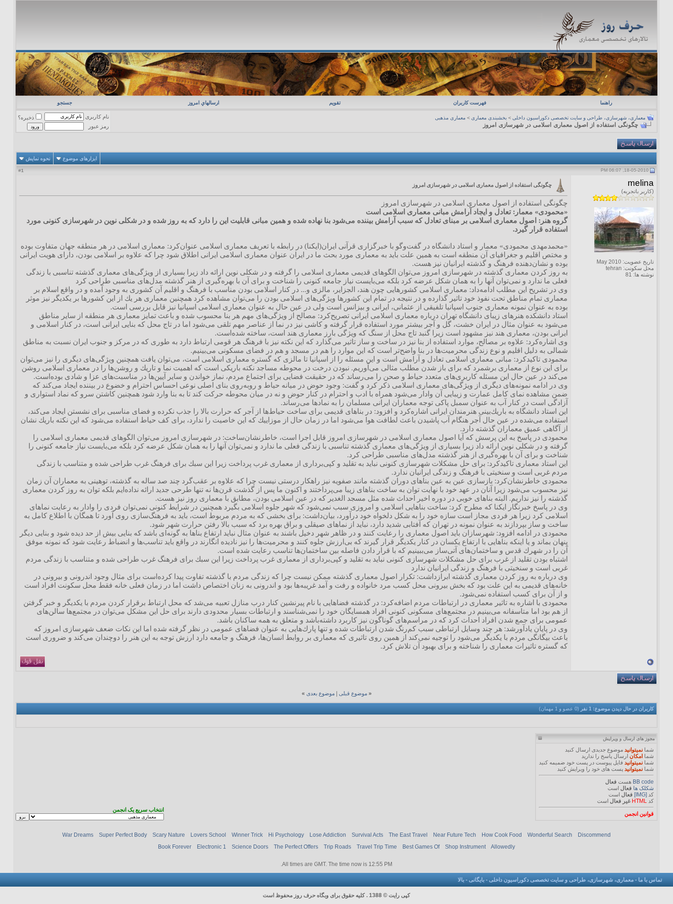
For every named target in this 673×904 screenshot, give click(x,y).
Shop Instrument (465, 847)
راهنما (606, 102)
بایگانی (476, 880)
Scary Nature (168, 835)
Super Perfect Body (123, 835)
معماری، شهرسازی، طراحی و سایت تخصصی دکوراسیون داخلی (579, 117)
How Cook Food (502, 835)
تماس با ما (650, 880)
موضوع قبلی (353, 693)
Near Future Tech (454, 835)
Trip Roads (337, 847)
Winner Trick (247, 835)
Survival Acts (367, 835)
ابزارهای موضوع (80, 158)
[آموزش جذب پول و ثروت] (336, 94)
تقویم (335, 102)
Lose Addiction (327, 835)
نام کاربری (97, 117)
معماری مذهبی (450, 117)
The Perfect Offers (296, 847)
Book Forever (174, 847)
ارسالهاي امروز (203, 102)
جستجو (64, 102)
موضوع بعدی (320, 693)
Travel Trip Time (377, 847)
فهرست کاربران (469, 102)
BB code (643, 782)
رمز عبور (98, 126)
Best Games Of (421, 847)
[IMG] (640, 794)
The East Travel (408, 835)
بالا (461, 880)
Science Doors (250, 847)
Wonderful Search (549, 835)
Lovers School (208, 835)
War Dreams (77, 835)
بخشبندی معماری (489, 117)
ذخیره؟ (26, 117)
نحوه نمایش (38, 158)
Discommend (594, 835)
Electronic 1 (211, 847)
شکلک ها (643, 788)
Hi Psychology (286, 835)
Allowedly (503, 847)
